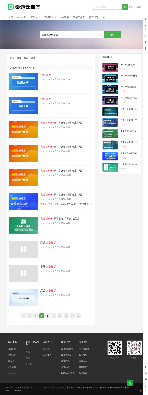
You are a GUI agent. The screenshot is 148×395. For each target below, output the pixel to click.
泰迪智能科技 (67, 348)
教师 (26, 57)
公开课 (29, 363)
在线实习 (47, 355)
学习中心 (146, 24)
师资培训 (35, 17)
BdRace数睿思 (68, 373)
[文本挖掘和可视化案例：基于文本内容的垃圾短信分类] (110, 133)
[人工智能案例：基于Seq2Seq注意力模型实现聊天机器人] (110, 145)
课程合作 (83, 361)
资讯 (33, 57)
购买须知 (83, 355)
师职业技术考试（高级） (61, 218)
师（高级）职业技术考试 (61, 170)
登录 (131, 6)
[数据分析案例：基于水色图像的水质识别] (110, 111)
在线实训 (21, 17)
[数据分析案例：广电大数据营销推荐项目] (110, 122)
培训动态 (12, 348)
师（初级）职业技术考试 (61, 122)
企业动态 (12, 373)
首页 (10, 17)
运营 (48, 242)
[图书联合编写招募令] (110, 156)
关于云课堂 (84, 348)
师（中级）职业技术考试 (61, 146)
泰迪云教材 (66, 355)
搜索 (112, 34)
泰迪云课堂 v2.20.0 (26, 387)
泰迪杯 (11, 361)
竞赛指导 (93, 17)
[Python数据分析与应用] (110, 78)
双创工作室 (79, 17)
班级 (19, 57)
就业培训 (47, 348)
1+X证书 (64, 17)
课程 (12, 57)
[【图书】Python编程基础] (110, 167)
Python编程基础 (128, 64)
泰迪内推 (65, 367)
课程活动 (12, 355)
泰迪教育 (65, 361)
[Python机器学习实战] (110, 100)
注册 (139, 6)
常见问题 (12, 367)
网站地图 (83, 367)
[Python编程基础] (110, 67)
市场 (48, 266)
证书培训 (49, 17)
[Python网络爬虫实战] (110, 89)
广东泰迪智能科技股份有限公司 (78, 387)
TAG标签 (83, 373)
